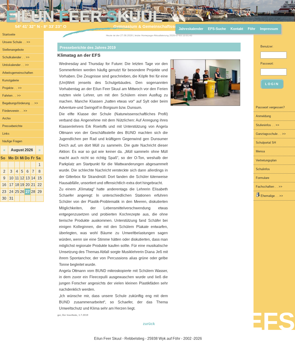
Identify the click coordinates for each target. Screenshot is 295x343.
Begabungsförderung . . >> (20, 103)
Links (5, 133)
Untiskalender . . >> (15, 65)
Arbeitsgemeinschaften (17, 72)
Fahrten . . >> (11, 95)
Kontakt (236, 29)
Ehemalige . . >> (271, 196)
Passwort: (267, 63)
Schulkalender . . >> (16, 57)
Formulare (262, 178)
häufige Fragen (12, 141)
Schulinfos (263, 169)
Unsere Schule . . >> (16, 42)
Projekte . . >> (12, 88)
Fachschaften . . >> (269, 186)
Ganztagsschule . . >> (271, 134)
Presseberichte (12, 126)
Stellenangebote (13, 49)
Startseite (8, 34)
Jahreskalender (191, 29)
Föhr (251, 29)
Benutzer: (266, 46)
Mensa (260, 151)
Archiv (6, 118)
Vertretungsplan (266, 160)
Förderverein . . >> (14, 110)
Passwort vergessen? (270, 107)
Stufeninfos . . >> (267, 125)
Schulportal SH (266, 142)
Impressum (269, 29)
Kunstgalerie (10, 80)
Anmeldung (263, 116)
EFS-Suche (217, 29)
